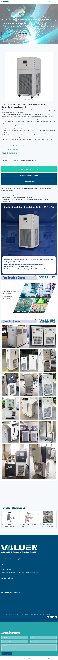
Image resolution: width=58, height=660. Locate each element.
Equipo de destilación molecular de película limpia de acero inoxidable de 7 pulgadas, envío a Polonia (47, 525)
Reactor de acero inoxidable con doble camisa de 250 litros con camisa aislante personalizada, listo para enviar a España (9, 525)
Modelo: (5, 160)
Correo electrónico (12, 149)
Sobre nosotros (23, 33)
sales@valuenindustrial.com (9, 567)
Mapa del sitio (46, 614)
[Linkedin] (48, 617)
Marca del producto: (26, 160)
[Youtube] (56, 617)
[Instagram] (53, 617)
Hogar (8, 33)
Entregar (6, 654)
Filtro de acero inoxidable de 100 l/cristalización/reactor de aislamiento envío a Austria (28, 525)
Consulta (12, 145)
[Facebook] (51, 617)
